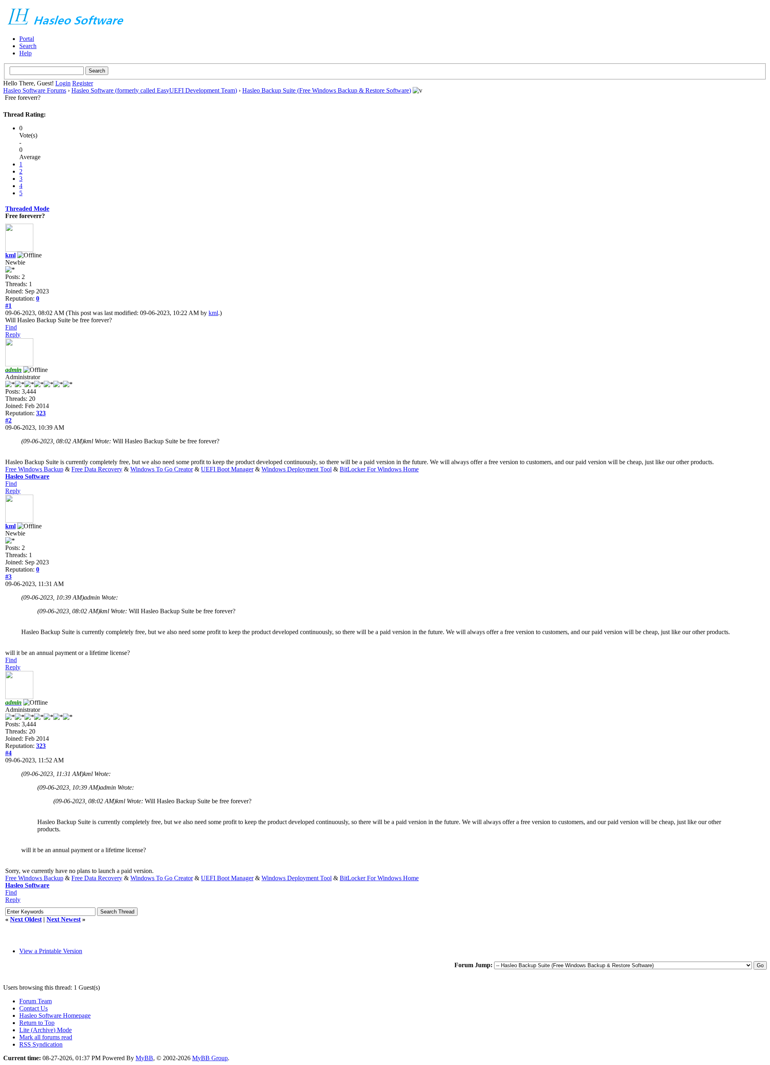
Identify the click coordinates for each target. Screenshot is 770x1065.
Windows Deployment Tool (296, 469)
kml (10, 255)
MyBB (144, 1058)
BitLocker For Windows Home (379, 469)
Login (63, 83)
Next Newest (64, 919)
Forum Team (35, 1001)
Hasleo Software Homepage (55, 1015)
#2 (8, 420)
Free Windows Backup (34, 469)
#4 (8, 753)
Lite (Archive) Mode (45, 1030)
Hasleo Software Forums (34, 90)
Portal (26, 38)
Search (27, 45)
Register (82, 83)
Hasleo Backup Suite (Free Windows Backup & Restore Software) (326, 90)
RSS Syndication (41, 1044)
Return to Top (37, 1022)
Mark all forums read (45, 1037)
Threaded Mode (27, 208)
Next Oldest (26, 919)
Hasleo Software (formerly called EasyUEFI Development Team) (154, 90)
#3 (8, 576)
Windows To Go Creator (161, 469)
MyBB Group (210, 1058)
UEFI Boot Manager (227, 469)
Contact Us (33, 1008)
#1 (8, 305)
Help (25, 53)
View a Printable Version (50, 951)
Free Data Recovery (96, 469)
